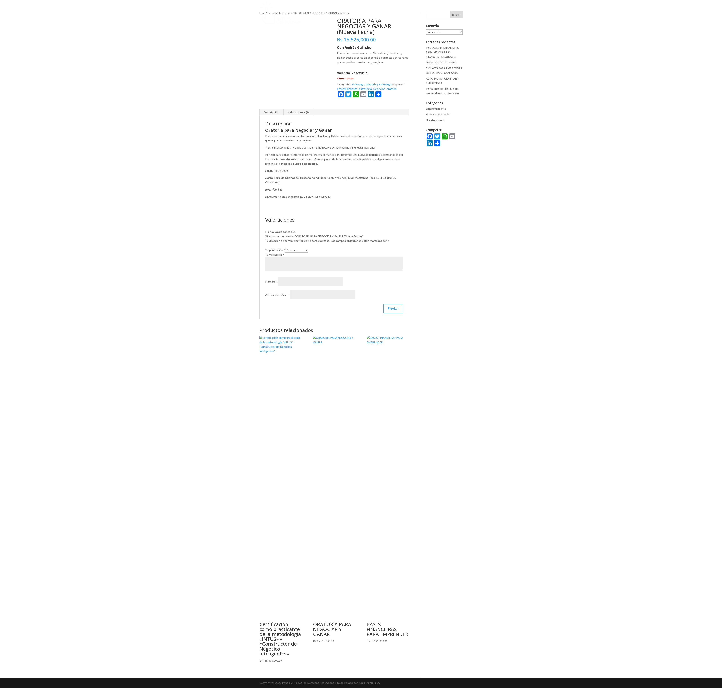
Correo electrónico (277, 295)
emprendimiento (347, 89)
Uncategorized (435, 120)
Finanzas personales (438, 114)
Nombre (271, 281)
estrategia (365, 89)
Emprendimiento (436, 108)
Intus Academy (412, 12)
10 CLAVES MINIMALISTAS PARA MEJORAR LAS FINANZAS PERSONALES (442, 52)
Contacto (448, 12)
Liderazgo (358, 84)
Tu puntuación (275, 250)
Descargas (373, 12)
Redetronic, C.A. (369, 683)
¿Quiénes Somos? (349, 12)
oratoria (392, 89)
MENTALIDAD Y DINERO (441, 62)
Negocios (379, 89)
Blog (434, 12)
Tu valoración (274, 255)
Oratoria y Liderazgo (378, 84)
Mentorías (391, 12)
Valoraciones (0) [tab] (298, 112)
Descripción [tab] (271, 112)
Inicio (330, 12)
